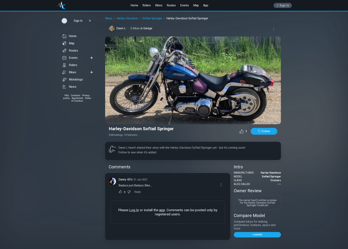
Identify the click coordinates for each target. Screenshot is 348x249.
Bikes (158, 5)
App (205, 5)
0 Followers (131, 134)
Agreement (77, 98)
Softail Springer (152, 18)
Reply (137, 191)
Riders (146, 5)
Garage (147, 28)
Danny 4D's (126, 179)
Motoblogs (76, 79)
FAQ (67, 95)
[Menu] (273, 29)
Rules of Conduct (81, 99)
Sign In (284, 5)
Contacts (75, 95)
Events (184, 5)
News (72, 86)
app (162, 210)
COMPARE (257, 234)
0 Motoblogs (116, 134)
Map (196, 5)
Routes (171, 5)
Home (134, 5)
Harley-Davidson (127, 18)
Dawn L (121, 28)
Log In (134, 210)
